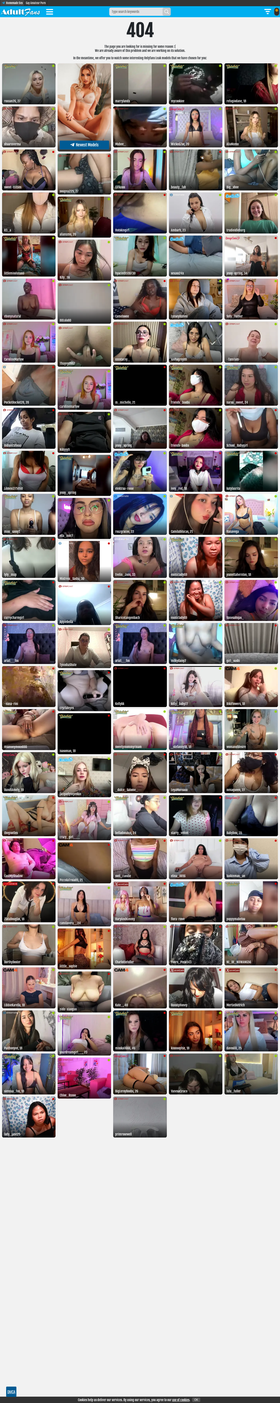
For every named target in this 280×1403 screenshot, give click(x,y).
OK (196, 1399)
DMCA (11, 1391)
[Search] (167, 12)
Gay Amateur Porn (36, 3)
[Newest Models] (84, 150)
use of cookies (180, 1400)
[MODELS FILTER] (267, 11)
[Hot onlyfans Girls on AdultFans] (20, 12)
